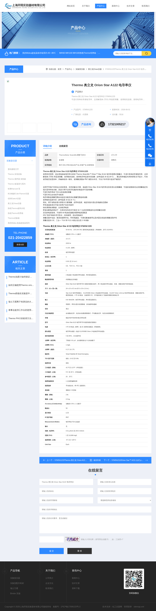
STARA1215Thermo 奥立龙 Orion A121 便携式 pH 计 (75, 460)
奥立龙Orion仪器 (95, 69)
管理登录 (128, 607)
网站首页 (71, 6)
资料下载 (76, 588)
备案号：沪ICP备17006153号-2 (66, 607)
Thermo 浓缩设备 (15, 174)
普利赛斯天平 (13, 169)
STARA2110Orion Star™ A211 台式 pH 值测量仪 (131, 460)
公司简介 (49, 578)
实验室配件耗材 (17, 583)
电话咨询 (150, 139)
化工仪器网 (117, 607)
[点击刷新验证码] (72, 539)
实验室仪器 (80, 69)
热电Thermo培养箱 (15, 213)
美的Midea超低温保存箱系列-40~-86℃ (39, 53)
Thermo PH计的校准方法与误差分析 (21, 318)
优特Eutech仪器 (14, 198)
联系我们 (146, 6)
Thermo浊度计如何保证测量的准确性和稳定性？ (21, 277)
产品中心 (101, 6)
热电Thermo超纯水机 (16, 208)
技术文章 (131, 6)
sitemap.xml (139, 607)
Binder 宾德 (15, 593)
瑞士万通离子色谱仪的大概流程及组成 (21, 302)
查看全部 (20, 245)
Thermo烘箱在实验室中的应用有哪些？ (21, 293)
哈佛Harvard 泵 (14, 189)
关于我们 (86, 6)
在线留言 (63, 146)
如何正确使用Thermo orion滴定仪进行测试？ (21, 285)
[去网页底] (150, 163)
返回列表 (97, 460)
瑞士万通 (14, 588)
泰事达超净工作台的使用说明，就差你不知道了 (21, 310)
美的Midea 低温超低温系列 (19, 223)
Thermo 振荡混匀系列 (16, 184)
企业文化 (49, 583)
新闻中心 (116, 6)
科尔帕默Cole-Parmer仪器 (18, 194)
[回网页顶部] (150, 130)
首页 (59, 69)
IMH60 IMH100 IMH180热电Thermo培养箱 (77, 53)
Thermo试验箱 (14, 218)
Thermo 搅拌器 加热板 (17, 179)
